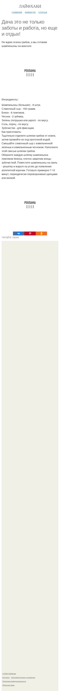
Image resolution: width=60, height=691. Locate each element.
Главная (17, 12)
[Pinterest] (30, 233)
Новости (30, 12)
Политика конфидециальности (14, 681)
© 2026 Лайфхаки (9, 673)
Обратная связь (8, 685)
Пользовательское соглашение (23, 677)
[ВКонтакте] (18, 233)
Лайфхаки (30, 6)
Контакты (6, 677)
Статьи (42, 12)
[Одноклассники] (41, 233)
